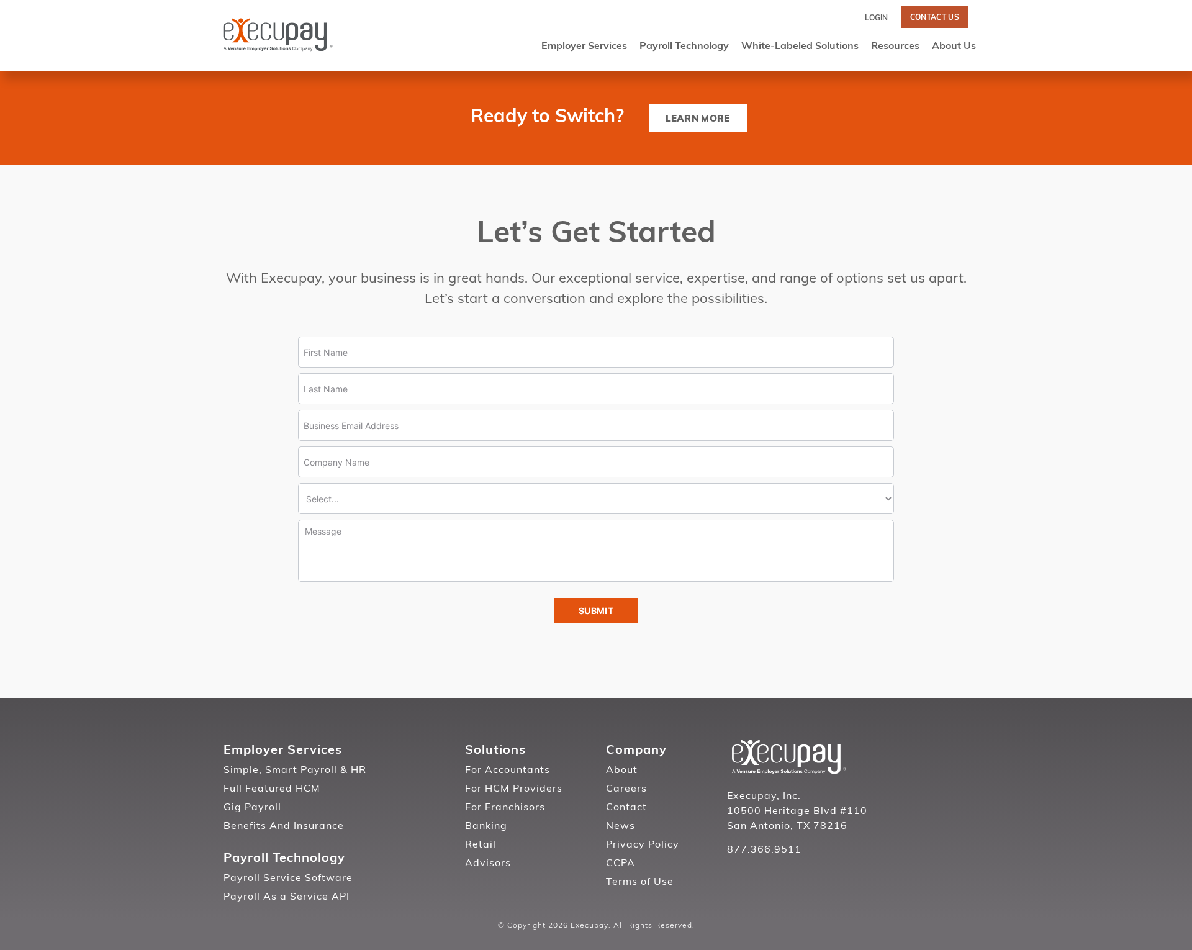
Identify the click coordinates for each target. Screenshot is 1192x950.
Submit (596, 610)
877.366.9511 (764, 850)
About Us (954, 47)
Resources (895, 47)
